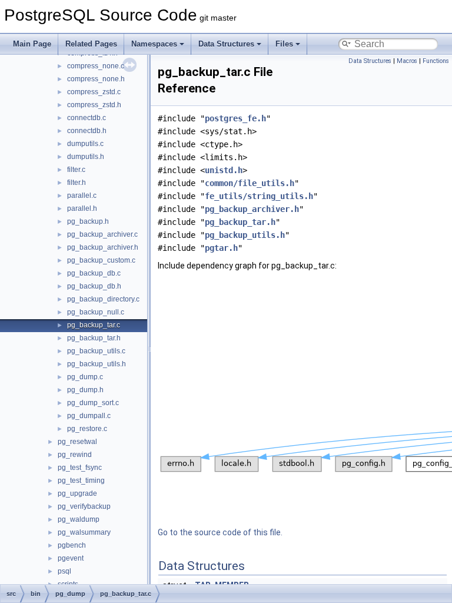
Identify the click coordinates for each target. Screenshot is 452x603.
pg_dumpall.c (89, 416)
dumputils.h (85, 157)
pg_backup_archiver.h (102, 247)
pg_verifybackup (84, 506)
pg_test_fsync (80, 467)
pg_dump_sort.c (93, 403)
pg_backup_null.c (95, 312)
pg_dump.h (85, 390)
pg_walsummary (84, 532)
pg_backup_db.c (94, 273)
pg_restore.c (87, 429)
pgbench (72, 545)
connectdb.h (87, 131)
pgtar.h (221, 248)
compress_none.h (96, 79)
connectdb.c (86, 118)
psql (64, 571)
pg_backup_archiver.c (102, 234)
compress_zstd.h (94, 105)
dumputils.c (85, 144)
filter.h (76, 182)
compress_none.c (95, 66)
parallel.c (82, 195)
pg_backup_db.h (94, 286)
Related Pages (91, 43)
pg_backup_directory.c (103, 299)
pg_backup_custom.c (101, 260)
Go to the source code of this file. (220, 532)
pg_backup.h (88, 221)
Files (284, 43)
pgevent (71, 558)
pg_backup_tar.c (93, 325)
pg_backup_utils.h (96, 364)
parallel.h (82, 208)
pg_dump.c (85, 377)
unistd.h (223, 170)
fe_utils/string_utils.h (259, 196)
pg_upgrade (77, 493)
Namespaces (154, 43)
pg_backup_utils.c (96, 351)
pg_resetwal (77, 442)
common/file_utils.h (249, 183)
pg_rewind (75, 454)
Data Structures (226, 43)
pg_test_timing (81, 480)
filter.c (76, 169)
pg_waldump (78, 519)
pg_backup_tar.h (94, 338)
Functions (436, 61)
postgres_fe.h (235, 118)
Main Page (32, 43)
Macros (407, 61)
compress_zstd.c (94, 92)
